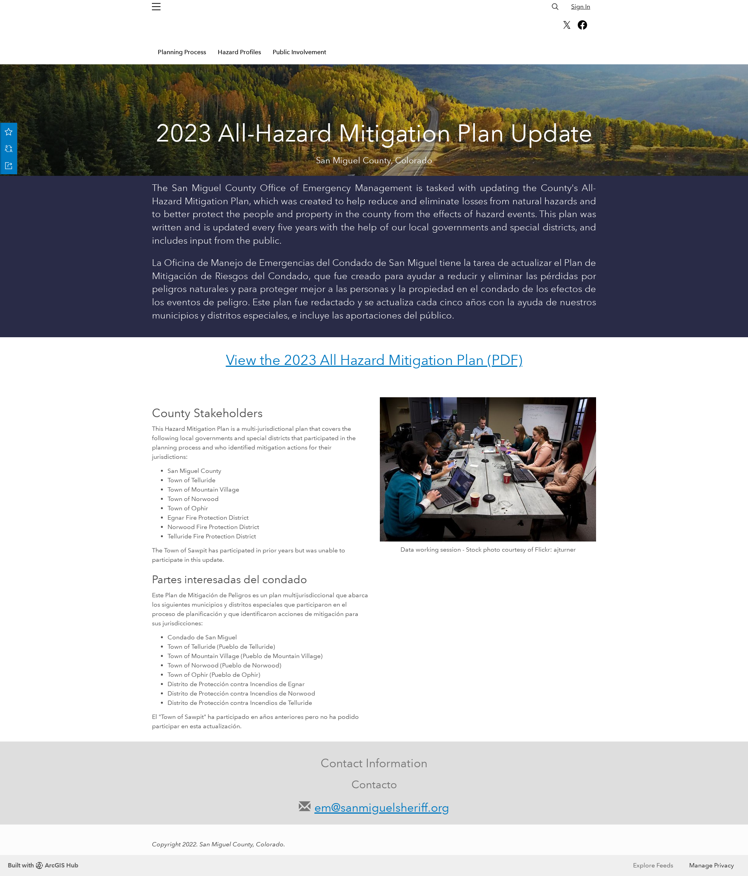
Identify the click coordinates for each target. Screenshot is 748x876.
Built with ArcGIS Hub (43, 865)
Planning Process (182, 52)
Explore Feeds (653, 865)
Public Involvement (299, 52)
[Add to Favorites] (8, 131)
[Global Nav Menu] (156, 6)
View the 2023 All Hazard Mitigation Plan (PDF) (374, 360)
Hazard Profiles (239, 52)
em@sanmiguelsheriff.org (381, 807)
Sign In (580, 6)
